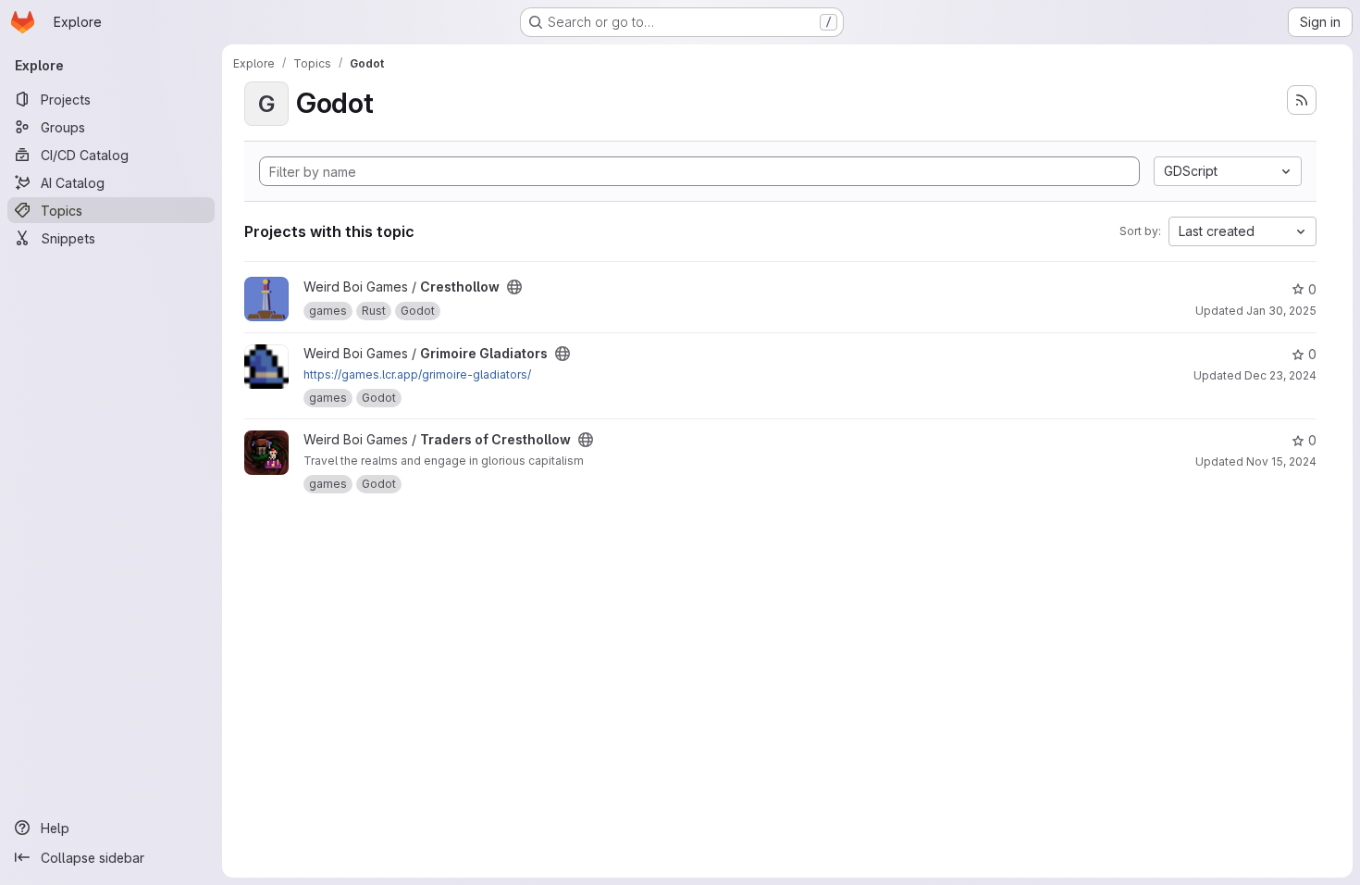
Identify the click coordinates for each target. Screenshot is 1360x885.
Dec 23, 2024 (1280, 375)
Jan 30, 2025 (1281, 311)
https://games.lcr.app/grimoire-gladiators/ (417, 374)
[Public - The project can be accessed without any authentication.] (514, 287)
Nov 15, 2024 (1281, 461)
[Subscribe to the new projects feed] (1302, 100)
